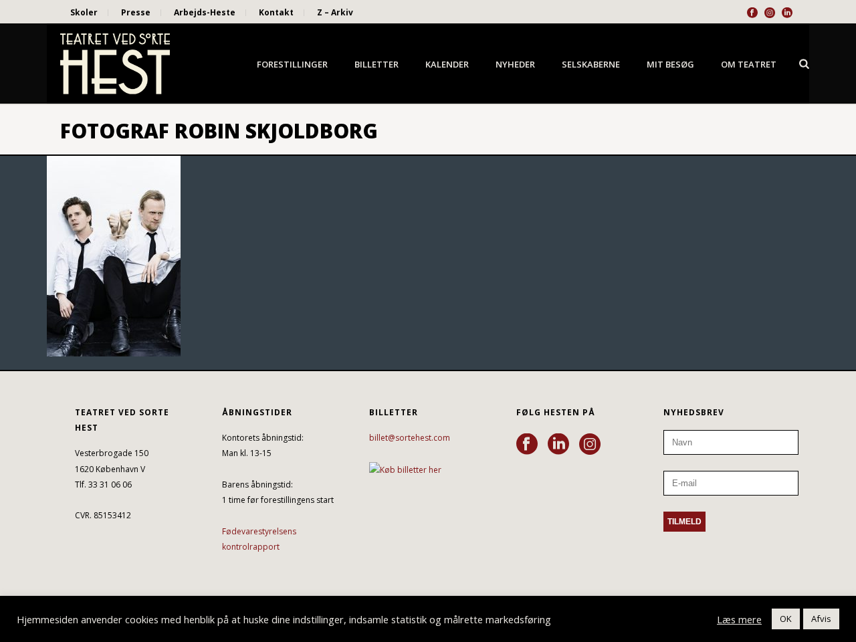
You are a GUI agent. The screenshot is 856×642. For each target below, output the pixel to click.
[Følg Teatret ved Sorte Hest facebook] (527, 444)
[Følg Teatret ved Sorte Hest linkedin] (558, 444)
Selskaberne (591, 64)
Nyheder (515, 64)
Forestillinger (292, 64)
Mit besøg (670, 64)
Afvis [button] (821, 619)
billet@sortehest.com (409, 437)
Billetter (376, 64)
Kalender (447, 64)
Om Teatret (748, 64)
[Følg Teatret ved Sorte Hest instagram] (590, 444)
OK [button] (786, 619)
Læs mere (739, 619)
